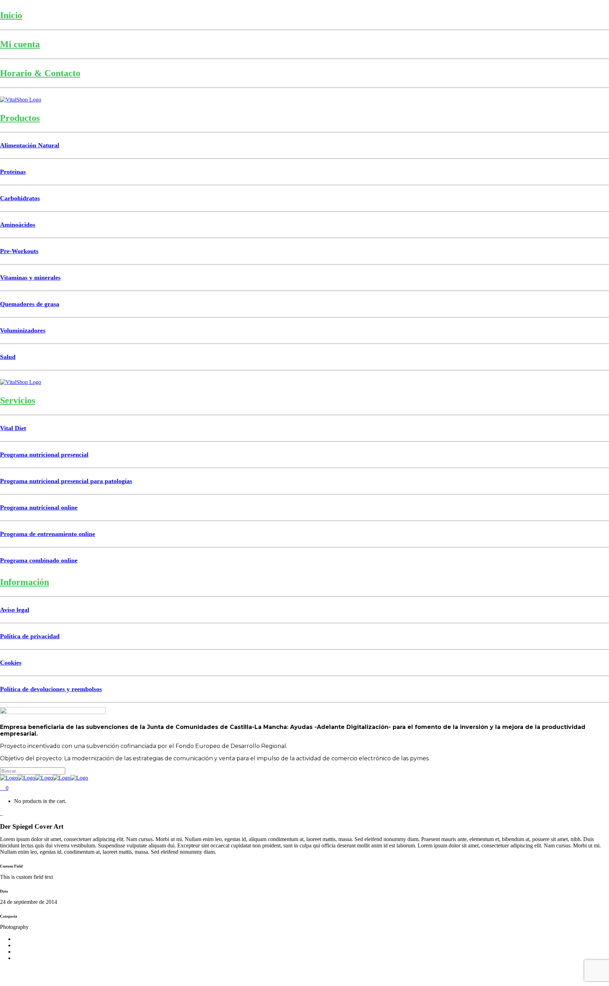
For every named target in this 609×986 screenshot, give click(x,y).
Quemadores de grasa (29, 304)
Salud (8, 356)
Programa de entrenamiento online (47, 533)
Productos (20, 118)
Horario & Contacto (40, 73)
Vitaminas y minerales (30, 277)
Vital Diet (13, 428)
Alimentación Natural (29, 145)
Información (24, 582)
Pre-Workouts (19, 251)
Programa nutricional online (39, 507)
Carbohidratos (20, 198)
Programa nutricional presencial (44, 454)
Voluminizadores (22, 330)
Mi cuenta (20, 44)
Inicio (11, 15)
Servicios (17, 400)
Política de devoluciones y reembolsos (51, 689)
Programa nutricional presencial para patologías (66, 481)
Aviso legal (14, 609)
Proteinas (13, 171)
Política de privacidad (30, 636)
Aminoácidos (17, 224)
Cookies (10, 662)
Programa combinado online (39, 560)
